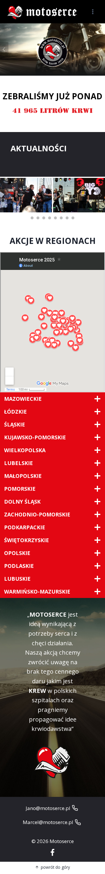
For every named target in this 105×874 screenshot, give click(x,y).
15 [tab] (85, 200)
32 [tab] (79, 209)
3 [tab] (15, 200)
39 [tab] (44, 218)
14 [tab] (79, 200)
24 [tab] (32, 209)
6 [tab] (32, 200)
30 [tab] (67, 209)
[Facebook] (52, 852)
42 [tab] (61, 218)
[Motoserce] (43, 12)
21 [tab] (15, 209)
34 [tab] (90, 209)
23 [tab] (26, 209)
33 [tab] (85, 209)
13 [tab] (73, 200)
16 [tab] (90, 200)
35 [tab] (96, 209)
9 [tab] (49, 200)
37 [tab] (32, 218)
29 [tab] (61, 209)
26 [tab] (44, 209)
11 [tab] (61, 200)
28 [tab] (55, 209)
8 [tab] (44, 200)
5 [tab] (26, 200)
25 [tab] (38, 209)
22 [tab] (20, 209)
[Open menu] (92, 11)
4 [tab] (20, 200)
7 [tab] (38, 200)
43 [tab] (67, 218)
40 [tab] (49, 218)
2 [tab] (9, 200)
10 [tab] (55, 200)
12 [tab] (67, 200)
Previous (4, 195)
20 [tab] (9, 209)
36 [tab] (102, 209)
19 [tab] (3, 209)
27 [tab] (49, 209)
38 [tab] (38, 218)
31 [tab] (73, 209)
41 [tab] (55, 218)
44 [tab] (73, 218)
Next (100, 195)
